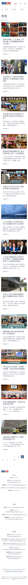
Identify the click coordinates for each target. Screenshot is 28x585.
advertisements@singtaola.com (17, 541)
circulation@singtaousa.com (15, 519)
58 (2, 460)
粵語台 (15, 3)
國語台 (20, 3)
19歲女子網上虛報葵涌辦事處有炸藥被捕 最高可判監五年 (13, 296)
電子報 (14, 9)
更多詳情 (6, 54)
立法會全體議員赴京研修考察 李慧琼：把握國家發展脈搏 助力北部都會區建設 (13, 259)
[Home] (2, 20)
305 (15, 460)
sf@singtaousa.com (19, 507)
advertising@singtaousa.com (15, 512)
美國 (21, 9)
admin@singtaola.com (15, 536)
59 (6, 460)
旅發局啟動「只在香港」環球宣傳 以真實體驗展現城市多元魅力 (13, 41)
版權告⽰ (21, 571)
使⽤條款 (15, 571)
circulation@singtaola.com (19, 545)
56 (18, 457)
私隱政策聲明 (8, 571)
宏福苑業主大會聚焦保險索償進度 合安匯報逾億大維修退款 (13, 78)
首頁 (6, 9)
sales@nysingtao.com (14, 482)
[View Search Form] (25, 3)
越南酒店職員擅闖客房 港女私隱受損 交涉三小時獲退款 (13, 152)
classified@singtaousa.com (19, 514)
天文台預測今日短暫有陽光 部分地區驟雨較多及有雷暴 (13, 222)
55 (14, 457)
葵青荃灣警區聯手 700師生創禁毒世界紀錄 (14, 403)
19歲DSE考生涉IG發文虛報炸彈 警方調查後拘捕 (13, 187)
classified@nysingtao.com (19, 485)
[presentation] (14, 29)
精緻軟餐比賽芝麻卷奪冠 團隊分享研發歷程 (13, 332)
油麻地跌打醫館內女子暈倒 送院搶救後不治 (13, 438)
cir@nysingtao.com (22, 487)
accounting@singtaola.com (17, 549)
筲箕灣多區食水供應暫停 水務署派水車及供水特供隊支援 (13, 116)
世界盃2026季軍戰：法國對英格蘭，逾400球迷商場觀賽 (14, 367)
